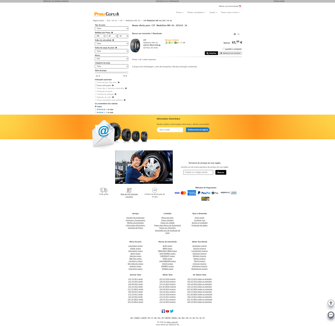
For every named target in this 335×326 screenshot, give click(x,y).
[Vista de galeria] (238, 34)
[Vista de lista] (234, 34)
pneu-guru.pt (172, 322)
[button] (331, 302)
